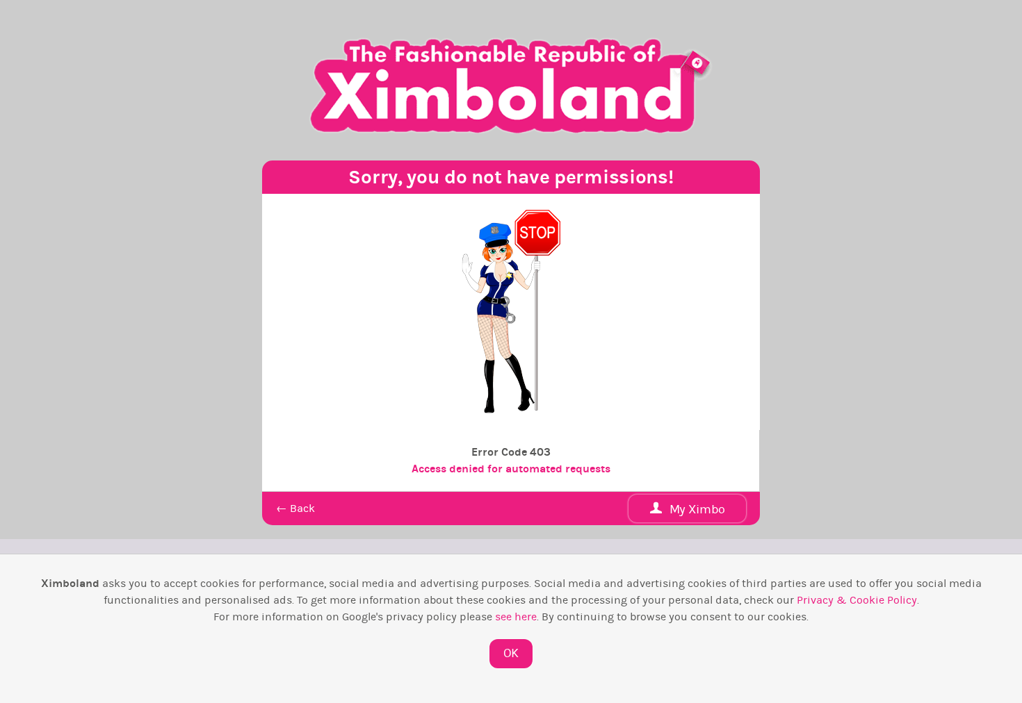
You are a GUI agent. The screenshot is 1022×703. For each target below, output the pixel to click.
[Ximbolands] (511, 86)
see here (516, 617)
